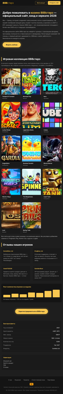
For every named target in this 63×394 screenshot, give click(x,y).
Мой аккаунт (41, 3)
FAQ (4, 365)
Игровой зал (7, 361)
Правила (26, 380)
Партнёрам (51, 380)
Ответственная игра (38, 380)
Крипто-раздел (8, 363)
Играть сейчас (11, 45)
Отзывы (5, 367)
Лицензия (18, 380)
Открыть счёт (54, 3)
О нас (10, 380)
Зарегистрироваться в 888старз (31, 311)
